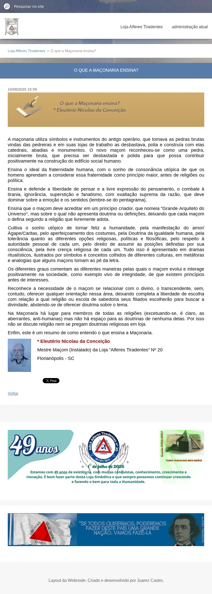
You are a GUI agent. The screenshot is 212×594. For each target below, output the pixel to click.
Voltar (13, 393)
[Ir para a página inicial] (12, 29)
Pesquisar (7, 6)
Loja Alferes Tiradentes (141, 27)
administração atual (190, 27)
